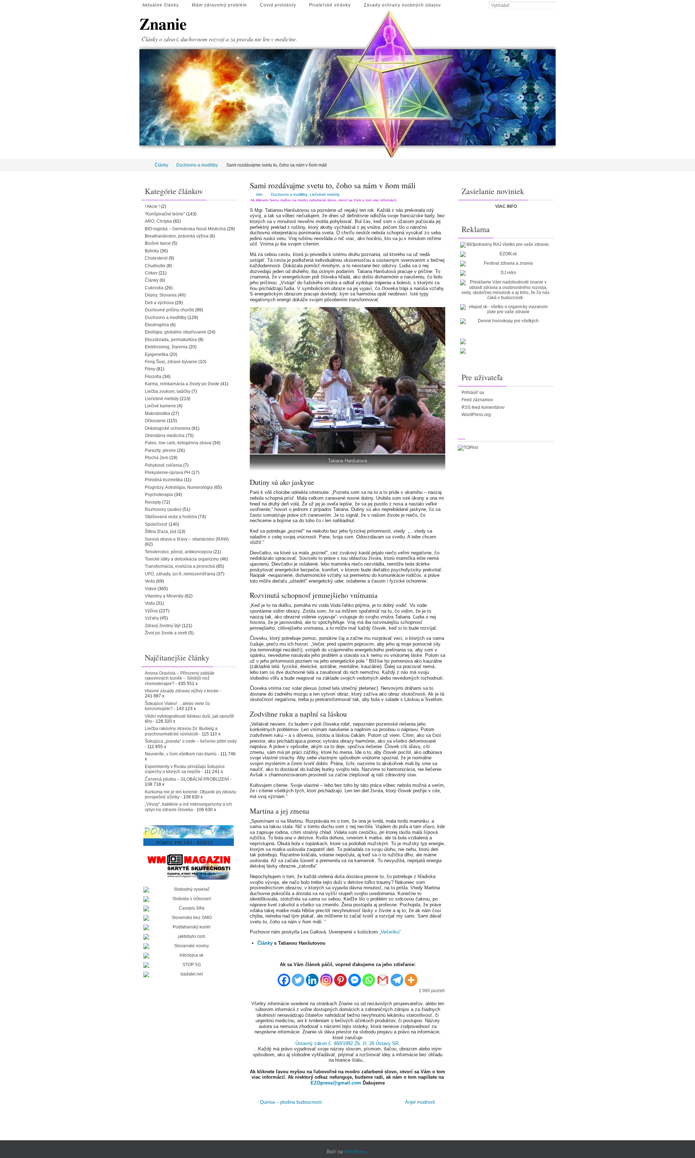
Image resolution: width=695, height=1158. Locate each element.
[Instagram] (326, 977)
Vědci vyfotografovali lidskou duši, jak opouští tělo (189, 719)
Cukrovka (154, 287)
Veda (150, 581)
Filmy (150, 369)
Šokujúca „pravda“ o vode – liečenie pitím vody (191, 741)
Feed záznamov (477, 399)
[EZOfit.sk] (505, 254)
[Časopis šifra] (188, 908)
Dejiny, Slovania (161, 295)
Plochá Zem (156, 457)
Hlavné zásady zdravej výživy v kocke (182, 690)
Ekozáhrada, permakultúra (171, 339)
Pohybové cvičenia (163, 465)
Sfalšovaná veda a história (171, 516)
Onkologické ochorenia (167, 428)
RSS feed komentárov (483, 407)
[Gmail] (382, 977)
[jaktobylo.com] (188, 937)
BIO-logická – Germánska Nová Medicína (185, 228)
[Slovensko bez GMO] (188, 918)
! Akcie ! (152, 206)
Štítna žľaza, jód (160, 531)
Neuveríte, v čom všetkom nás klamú (180, 753)
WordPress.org (476, 414)
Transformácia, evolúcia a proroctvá (180, 566)
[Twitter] (298, 977)
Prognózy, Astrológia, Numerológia (179, 487)
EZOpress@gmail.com (336, 1083)
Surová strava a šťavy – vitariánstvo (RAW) (187, 539)
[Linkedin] (312, 977)
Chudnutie (155, 265)
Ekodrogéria (157, 324)
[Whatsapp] (368, 977)
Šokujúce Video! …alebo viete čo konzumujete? (177, 706)
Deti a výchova (159, 302)
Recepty (153, 502)
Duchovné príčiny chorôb (169, 309)
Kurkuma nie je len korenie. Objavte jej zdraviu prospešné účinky (190, 794)
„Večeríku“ (390, 932)
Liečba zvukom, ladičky (167, 391)
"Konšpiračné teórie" (165, 214)
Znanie (163, 24)
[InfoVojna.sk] (188, 955)
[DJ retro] (505, 273)
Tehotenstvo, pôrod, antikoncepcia (178, 551)
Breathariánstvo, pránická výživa (176, 236)
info (259, 194)
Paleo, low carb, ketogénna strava (178, 442)
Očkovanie (155, 420)
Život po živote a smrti (166, 632)
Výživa (151, 610)
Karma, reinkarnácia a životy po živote (182, 383)
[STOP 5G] (188, 965)
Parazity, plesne (160, 450)
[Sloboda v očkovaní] (188, 899)
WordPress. (356, 1151)
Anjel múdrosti (421, 1102)
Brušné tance (158, 243)
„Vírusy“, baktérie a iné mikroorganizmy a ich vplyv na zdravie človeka (188, 807)
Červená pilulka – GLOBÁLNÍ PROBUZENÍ (187, 779)
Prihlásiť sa (473, 392)
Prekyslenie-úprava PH (167, 472)
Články (161, 165)
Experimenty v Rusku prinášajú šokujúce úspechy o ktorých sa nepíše (185, 769)
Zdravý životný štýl (163, 625)
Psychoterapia (159, 494)
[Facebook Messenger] (354, 977)
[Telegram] (397, 977)
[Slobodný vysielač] (188, 890)
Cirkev (151, 273)
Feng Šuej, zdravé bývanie (171, 361)
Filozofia (153, 376)
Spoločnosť (156, 524)
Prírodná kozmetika (164, 479)
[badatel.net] (188, 974)
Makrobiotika (157, 413)
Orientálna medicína (165, 435)
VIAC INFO (506, 206)
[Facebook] (284, 977)
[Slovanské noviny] (188, 946)
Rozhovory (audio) (163, 509)
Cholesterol (156, 258)
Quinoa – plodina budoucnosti (290, 1102)
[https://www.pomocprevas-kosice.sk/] (188, 835)
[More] (411, 977)
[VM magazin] (188, 866)
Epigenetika (156, 354)
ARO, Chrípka (158, 221)
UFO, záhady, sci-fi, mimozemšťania (180, 573)
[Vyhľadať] (552, 5)
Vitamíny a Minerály (164, 596)
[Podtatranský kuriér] (188, 927)
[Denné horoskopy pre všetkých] (505, 321)
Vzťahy (152, 618)
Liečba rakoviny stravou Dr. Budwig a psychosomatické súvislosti (181, 731)
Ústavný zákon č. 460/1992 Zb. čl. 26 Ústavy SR (347, 1043)
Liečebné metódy (325, 194)
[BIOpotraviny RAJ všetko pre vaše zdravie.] (505, 245)
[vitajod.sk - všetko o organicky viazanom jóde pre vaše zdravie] (505, 309)
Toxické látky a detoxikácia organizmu (182, 559)
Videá (150, 588)
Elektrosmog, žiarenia (166, 346)
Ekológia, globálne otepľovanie (175, 332)
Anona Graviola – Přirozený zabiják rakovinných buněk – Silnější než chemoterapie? (179, 678)
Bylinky (152, 250)
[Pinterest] (340, 977)
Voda (150, 603)
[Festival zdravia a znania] (505, 264)
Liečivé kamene (160, 405)
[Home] (144, 165)
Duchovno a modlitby (197, 165)
